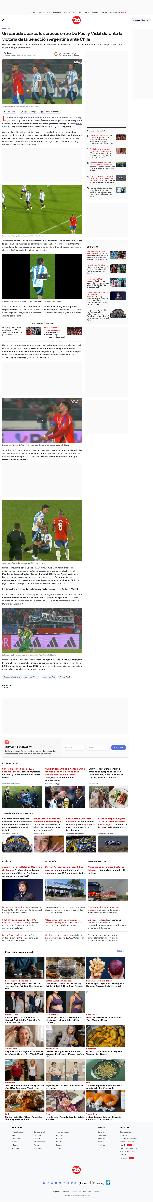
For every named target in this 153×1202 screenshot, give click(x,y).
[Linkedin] (60, 1183)
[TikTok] (63, 1183)
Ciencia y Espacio (62, 1132)
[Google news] (75, 1183)
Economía (50, 861)
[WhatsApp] (67, 1183)
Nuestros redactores (127, 1151)
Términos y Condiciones (71, 1191)
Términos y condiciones (128, 1138)
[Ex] (52, 1183)
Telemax (101, 1142)
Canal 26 (10, 53)
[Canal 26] (76, 1170)
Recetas (59, 1145)
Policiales (15, 1145)
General (37, 1138)
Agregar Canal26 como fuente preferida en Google (69, 54)
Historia (59, 1138)
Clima (14, 1135)
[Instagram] (48, 1183)
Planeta (59, 1142)
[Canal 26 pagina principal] (76, 24)
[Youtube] (56, 1183)
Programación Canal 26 (128, 1148)
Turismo (59, 1148)
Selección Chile (31, 677)
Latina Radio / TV (104, 1135)
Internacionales (97, 861)
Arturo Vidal (65, 677)
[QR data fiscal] (108, 1184)
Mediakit (125, 1145)
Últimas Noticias (17, 1132)
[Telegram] (71, 1183)
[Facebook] (44, 1183)
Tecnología (15, 1148)
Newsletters (127, 1158)
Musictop (101, 1145)
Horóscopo (15, 1142)
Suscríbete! (118, 747)
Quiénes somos (125, 1132)
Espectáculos (16, 1138)
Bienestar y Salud (40, 1132)
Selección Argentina (12, 677)
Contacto (123, 1135)
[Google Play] (98, 1183)
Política (6, 861)
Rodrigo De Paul (48, 677)
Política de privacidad (128, 1142)
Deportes (6, 29)
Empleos (123, 1155)
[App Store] (85, 1183)
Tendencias (38, 1148)
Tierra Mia (101, 1138)
